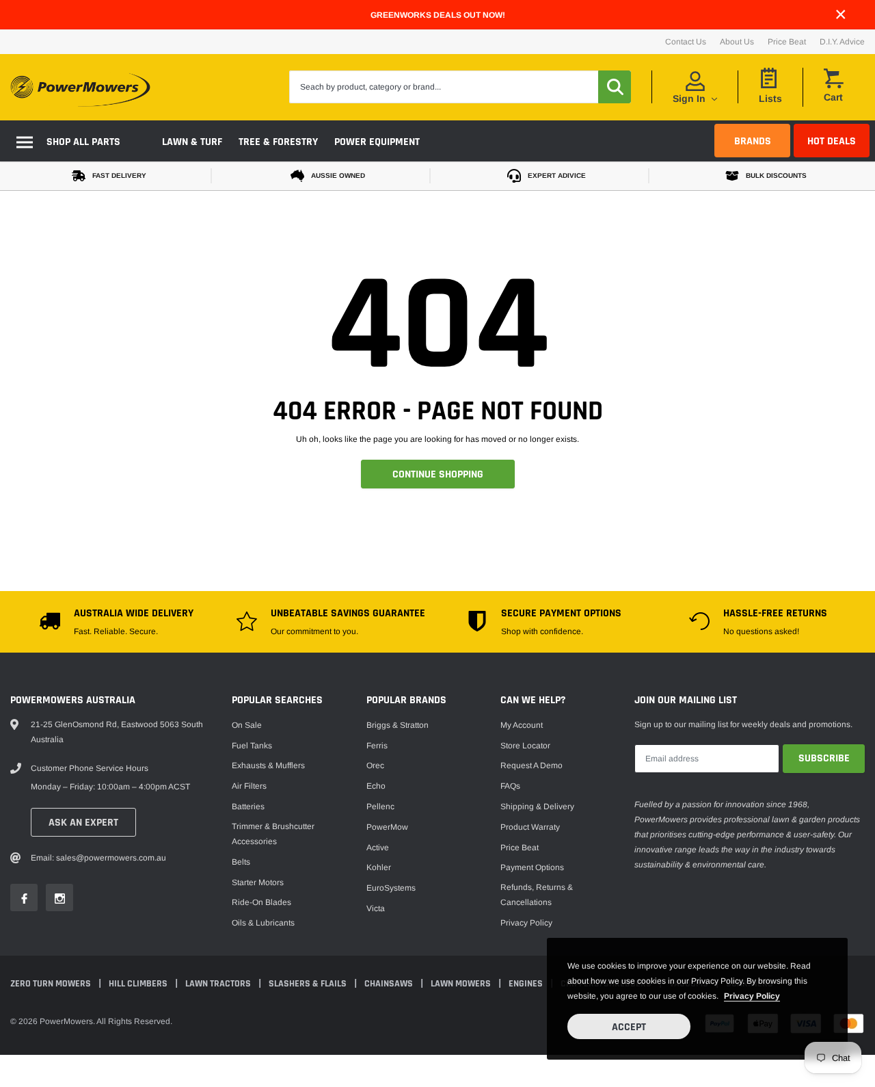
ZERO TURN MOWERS (51, 984)
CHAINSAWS (389, 984)
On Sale (247, 725)
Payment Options (532, 867)
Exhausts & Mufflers (268, 765)
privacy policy (752, 996)
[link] (24, 897)
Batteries (248, 806)
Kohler (378, 867)
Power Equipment (377, 142)
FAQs (510, 786)
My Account (521, 725)
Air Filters (249, 786)
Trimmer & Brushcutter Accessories (273, 834)
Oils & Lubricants (263, 923)
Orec (375, 765)
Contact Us (685, 42)
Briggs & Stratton (397, 725)
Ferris (377, 745)
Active (377, 847)
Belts (241, 862)
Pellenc (380, 806)
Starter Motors (258, 882)
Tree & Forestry (278, 142)
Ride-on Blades (261, 902)
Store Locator (525, 745)
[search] (614, 86)
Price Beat (787, 42)
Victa (375, 908)
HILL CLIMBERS (139, 984)
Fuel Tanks (252, 745)
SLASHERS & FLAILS (309, 984)
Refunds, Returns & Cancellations (536, 894)
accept (629, 1027)
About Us (737, 42)
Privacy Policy (526, 923)
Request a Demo (531, 765)
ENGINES (527, 984)
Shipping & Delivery (537, 806)
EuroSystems (391, 888)
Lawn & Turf (192, 142)
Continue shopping (437, 474)
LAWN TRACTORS (219, 984)
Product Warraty (530, 827)
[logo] (80, 87)
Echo (376, 786)
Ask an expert (83, 822)
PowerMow (387, 827)
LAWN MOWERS (462, 984)
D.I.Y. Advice (842, 42)
